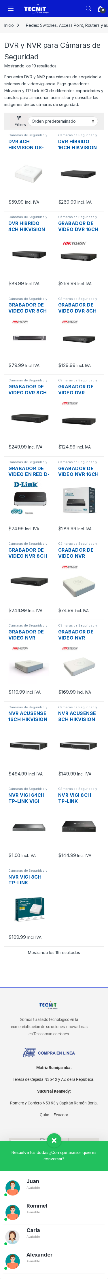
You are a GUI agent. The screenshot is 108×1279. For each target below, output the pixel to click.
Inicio (9, 25)
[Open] (11, 9)
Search (88, 8)
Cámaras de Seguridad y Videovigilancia (27, 137)
